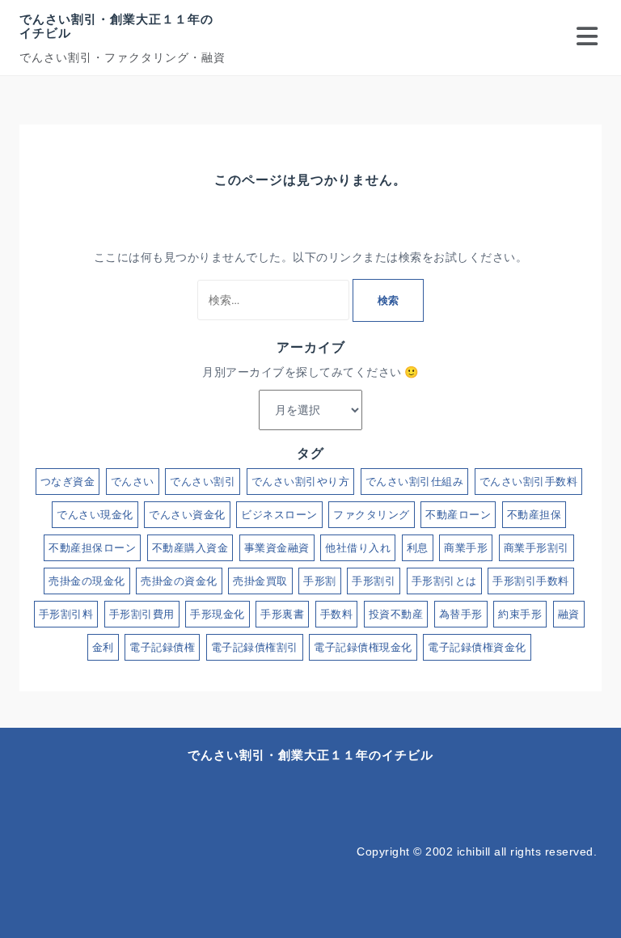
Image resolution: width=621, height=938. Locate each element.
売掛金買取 (260, 581)
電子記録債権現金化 (363, 647)
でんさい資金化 (187, 515)
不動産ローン (458, 515)
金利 (103, 647)
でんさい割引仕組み (414, 481)
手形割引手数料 (530, 581)
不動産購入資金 (190, 548)
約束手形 (520, 614)
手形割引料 (66, 614)
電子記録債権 (162, 647)
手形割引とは (444, 581)
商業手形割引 (536, 548)
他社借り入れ (358, 548)
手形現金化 (217, 614)
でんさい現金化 (95, 515)
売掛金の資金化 (179, 581)
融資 (569, 614)
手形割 (319, 581)
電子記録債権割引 (254, 647)
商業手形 (466, 548)
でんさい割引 (202, 481)
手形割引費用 (142, 614)
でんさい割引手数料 (528, 481)
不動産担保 (534, 515)
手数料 (336, 614)
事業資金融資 (277, 548)
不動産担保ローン (92, 548)
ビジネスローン (279, 515)
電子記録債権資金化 (477, 647)
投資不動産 (396, 614)
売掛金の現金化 (87, 581)
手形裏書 (282, 614)
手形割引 (373, 581)
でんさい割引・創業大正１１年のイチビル (116, 25)
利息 (418, 548)
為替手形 (461, 614)
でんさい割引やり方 (300, 481)
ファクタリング (371, 515)
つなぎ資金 (67, 481)
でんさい (132, 481)
